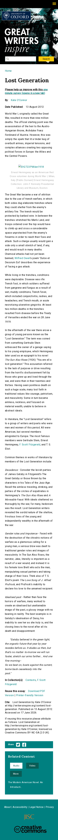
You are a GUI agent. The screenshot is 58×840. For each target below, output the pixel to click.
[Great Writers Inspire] (16, 16)
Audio (16, 765)
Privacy (50, 807)
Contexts (31, 680)
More (16, 773)
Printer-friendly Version (29, 695)
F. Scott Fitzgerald (29, 444)
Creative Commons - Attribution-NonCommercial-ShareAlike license (30, 829)
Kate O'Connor (19, 100)
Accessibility (20, 807)
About (7, 807)
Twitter (18, 745)
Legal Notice (36, 807)
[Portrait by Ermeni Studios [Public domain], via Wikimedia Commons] (31, 165)
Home (8, 70)
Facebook (24, 745)
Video (32, 765)
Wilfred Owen (22, 258)
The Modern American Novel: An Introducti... (25, 784)
